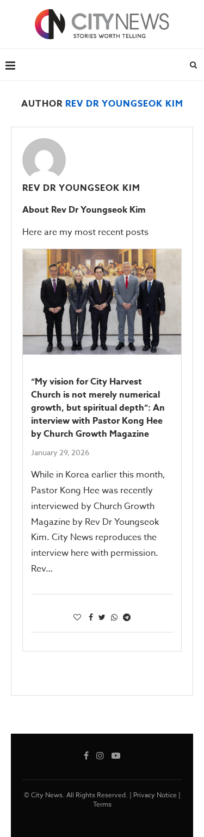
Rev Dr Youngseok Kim (81, 188)
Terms (102, 804)
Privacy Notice (155, 794)
